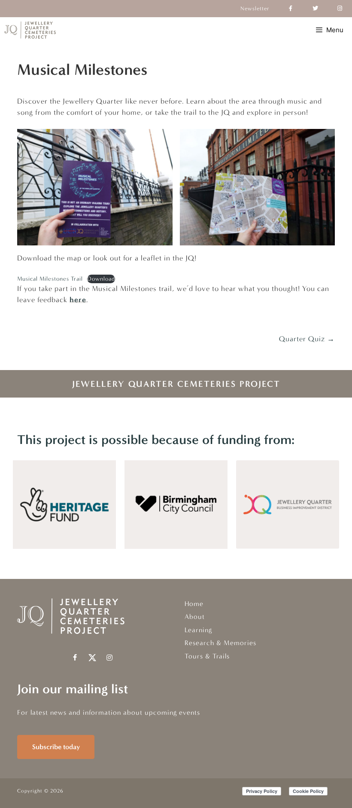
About (195, 616)
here (78, 299)
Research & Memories (220, 643)
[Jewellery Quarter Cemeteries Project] (30, 30)
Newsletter (255, 8)
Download (101, 278)
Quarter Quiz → (307, 338)
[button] (75, 657)
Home (194, 604)
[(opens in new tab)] (64, 546)
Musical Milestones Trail (50, 278)
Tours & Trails (207, 656)
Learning (198, 630)
